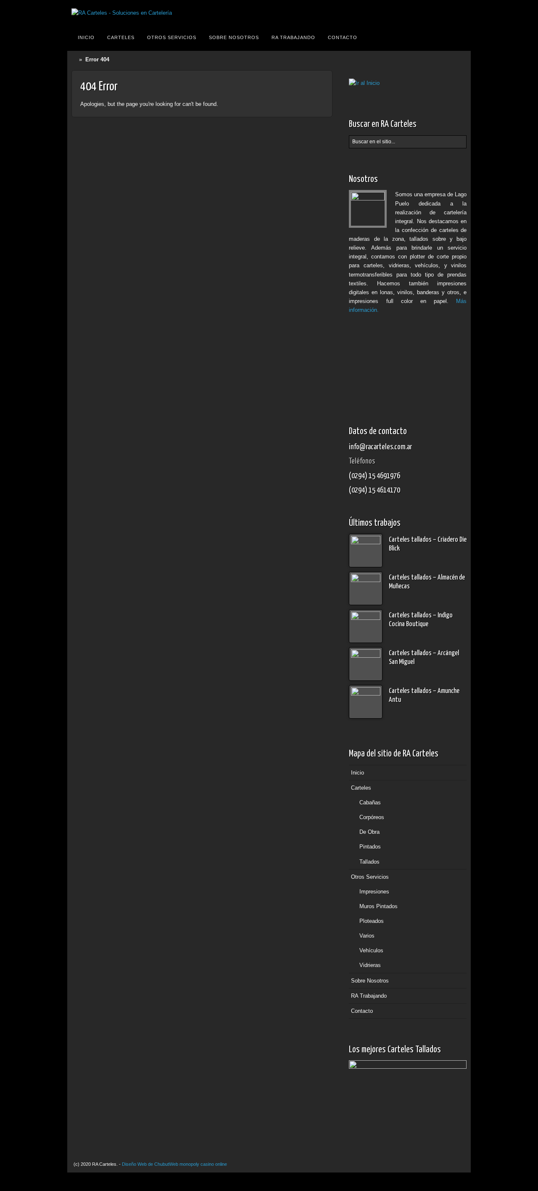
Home (75, 59)
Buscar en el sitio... (459, 37)
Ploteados (371, 921)
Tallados (369, 862)
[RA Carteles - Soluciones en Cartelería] (121, 12)
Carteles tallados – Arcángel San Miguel (424, 658)
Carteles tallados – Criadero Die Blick (428, 544)
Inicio (86, 37)
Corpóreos (371, 817)
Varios (366, 936)
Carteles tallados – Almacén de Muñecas (427, 582)
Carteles (120, 37)
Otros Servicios (171, 37)
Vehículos (371, 950)
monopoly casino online (203, 1164)
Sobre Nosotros (234, 37)
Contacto (342, 37)
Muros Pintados (378, 906)
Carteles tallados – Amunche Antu (424, 696)
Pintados (370, 846)
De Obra (369, 832)
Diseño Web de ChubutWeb (150, 1164)
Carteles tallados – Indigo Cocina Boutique (421, 620)
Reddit (459, 13)
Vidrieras (370, 965)
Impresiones (374, 891)
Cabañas (370, 802)
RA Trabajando (293, 37)
